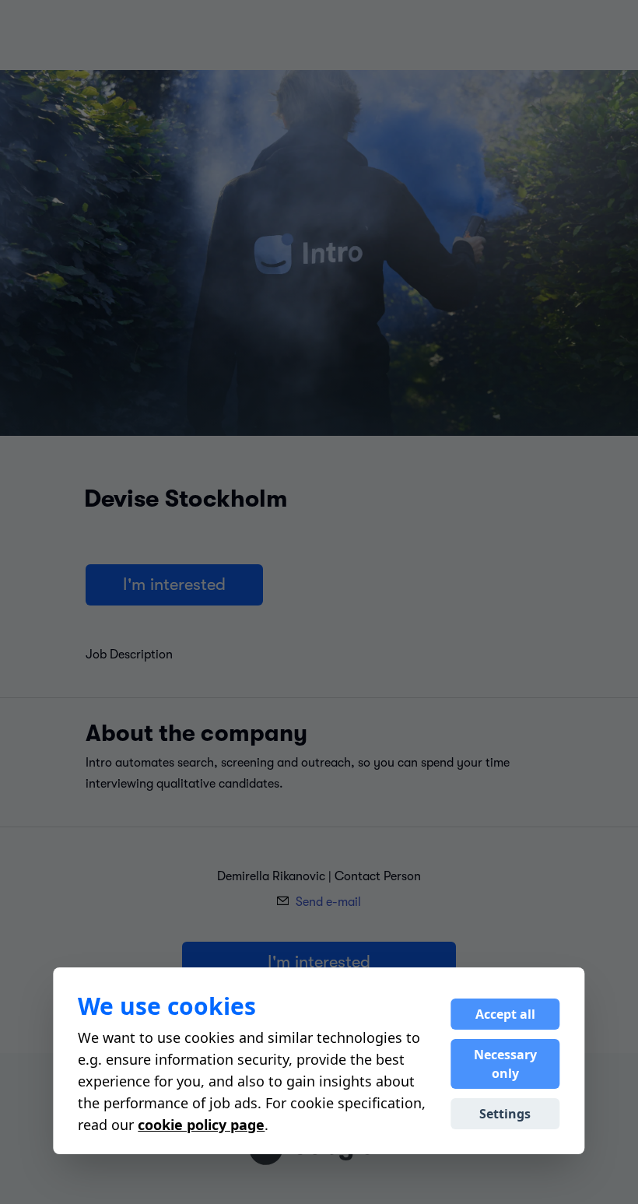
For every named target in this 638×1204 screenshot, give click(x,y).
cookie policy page (201, 1124)
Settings (505, 1113)
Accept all (505, 1014)
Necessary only (505, 1064)
